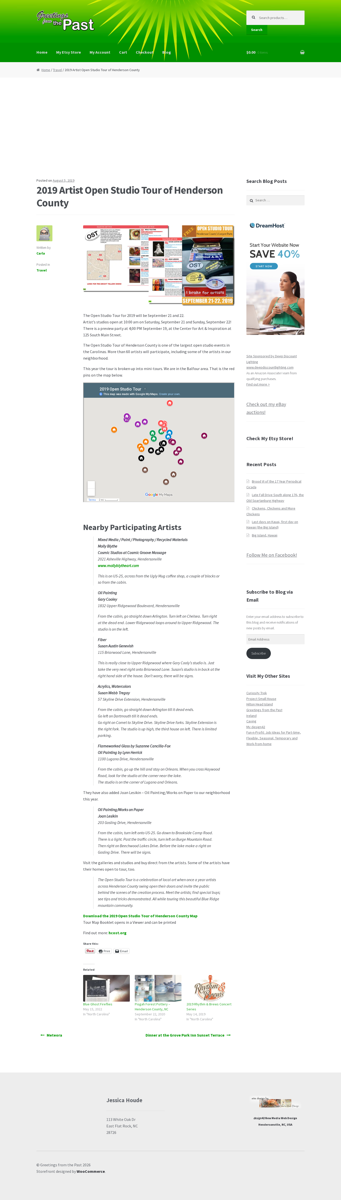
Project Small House (261, 698)
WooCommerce (91, 1171)
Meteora (54, 1035)
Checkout (145, 52)
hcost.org (118, 932)
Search (256, 29)
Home (41, 52)
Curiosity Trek (256, 693)
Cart (123, 52)
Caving (251, 721)
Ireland (251, 715)
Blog (166, 52)
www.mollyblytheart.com (118, 565)
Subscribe (258, 653)
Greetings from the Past (264, 710)
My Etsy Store (68, 52)
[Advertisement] (170, 127)
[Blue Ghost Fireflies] (106, 988)
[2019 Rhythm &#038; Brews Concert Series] (209, 988)
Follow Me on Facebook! (271, 555)
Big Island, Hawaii (264, 535)
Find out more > (258, 384)
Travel (57, 70)
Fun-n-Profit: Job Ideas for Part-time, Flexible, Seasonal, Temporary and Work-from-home (273, 738)
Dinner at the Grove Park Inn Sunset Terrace (185, 1035)
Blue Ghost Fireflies (97, 1004)
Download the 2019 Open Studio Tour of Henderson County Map (140, 915)
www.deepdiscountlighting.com (270, 367)
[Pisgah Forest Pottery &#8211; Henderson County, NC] (158, 988)
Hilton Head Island (259, 704)
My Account (100, 52)
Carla (40, 253)
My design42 (255, 727)
